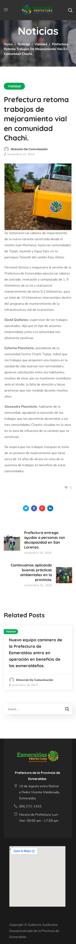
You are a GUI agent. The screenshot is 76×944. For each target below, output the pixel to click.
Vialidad (41, 44)
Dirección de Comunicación (29, 149)
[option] (38, 658)
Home (8, 44)
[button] (70, 10)
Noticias (24, 44)
